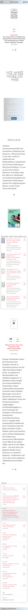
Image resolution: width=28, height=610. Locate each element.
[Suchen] (2, 2)
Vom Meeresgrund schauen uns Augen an (10, 547)
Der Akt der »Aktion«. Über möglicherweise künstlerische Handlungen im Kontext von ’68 (13, 256)
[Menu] (1, 2)
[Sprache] (25, 2)
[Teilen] (15, 50)
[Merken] (12, 50)
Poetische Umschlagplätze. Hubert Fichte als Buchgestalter (10, 536)
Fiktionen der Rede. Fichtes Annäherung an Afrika (10, 586)
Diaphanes (14, 2)
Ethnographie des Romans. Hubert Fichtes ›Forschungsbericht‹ (10, 575)
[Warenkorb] (26, 2)
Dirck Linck (14, 35)
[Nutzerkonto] (23, 2)
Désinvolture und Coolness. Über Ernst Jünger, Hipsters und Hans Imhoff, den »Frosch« (13, 241)
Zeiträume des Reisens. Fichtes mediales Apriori (11, 565)
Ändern (14, 118)
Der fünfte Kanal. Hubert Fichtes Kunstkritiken (9, 526)
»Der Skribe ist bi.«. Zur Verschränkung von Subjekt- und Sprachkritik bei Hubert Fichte (13, 272)
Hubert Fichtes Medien (9, 488)
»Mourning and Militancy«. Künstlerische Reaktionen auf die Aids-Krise (13, 298)
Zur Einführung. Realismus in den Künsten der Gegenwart (13, 285)
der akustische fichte (8, 556)
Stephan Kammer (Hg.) (12, 345)
